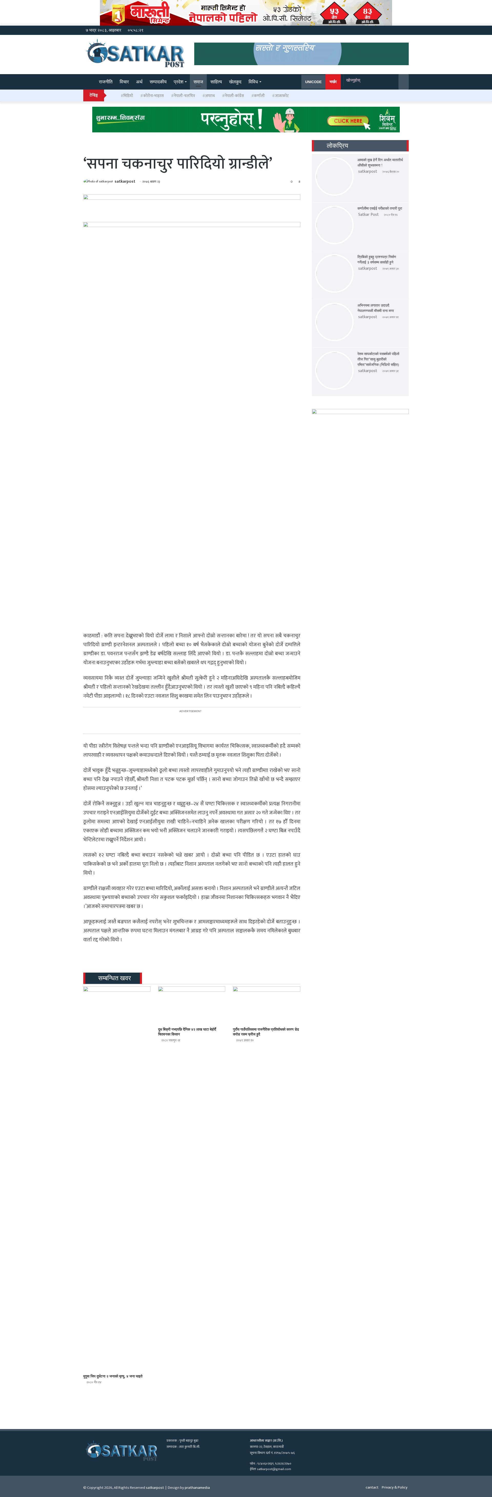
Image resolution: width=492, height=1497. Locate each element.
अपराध (210, 96)
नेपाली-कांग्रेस (234, 96)
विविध (253, 81)
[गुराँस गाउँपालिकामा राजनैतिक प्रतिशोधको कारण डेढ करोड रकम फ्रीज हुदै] (266, 1005)
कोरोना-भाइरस (153, 96)
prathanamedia (197, 1487)
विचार (124, 81)
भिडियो (128, 96)
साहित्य (216, 81)
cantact (372, 1487)
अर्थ (139, 81)
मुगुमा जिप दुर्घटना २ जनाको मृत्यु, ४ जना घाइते (112, 1376)
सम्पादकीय (158, 81)
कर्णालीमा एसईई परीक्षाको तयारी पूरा (379, 208)
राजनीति (105, 81)
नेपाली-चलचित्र (184, 96)
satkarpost (125, 181)
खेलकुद (235, 81)
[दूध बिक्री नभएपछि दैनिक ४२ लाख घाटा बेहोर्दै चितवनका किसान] (191, 1005)
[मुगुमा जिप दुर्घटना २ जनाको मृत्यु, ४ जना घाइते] (116, 1178)
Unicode (313, 82)
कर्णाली (259, 96)
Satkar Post (368, 214)
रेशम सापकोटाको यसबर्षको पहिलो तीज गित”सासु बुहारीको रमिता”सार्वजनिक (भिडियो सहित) (378, 359)
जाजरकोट (282, 96)
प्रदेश (178, 81)
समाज (198, 81)
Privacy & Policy (394, 1487)
